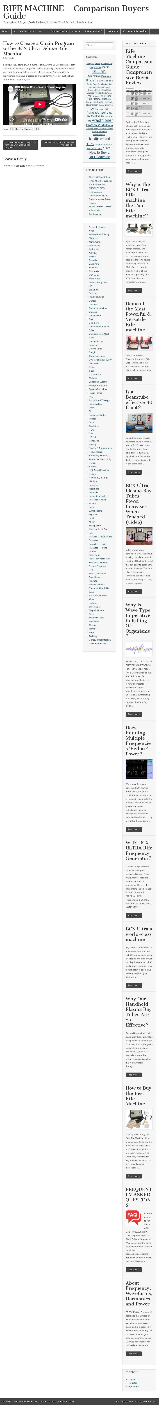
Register (133, 1383)
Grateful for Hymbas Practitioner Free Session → (59, 143)
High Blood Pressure (99, 470)
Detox (108, 90)
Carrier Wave (92, 84)
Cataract (93, 312)
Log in (132, 1379)
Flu (92, 96)
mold (101, 109)
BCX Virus (94, 275)
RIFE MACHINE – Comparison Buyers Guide (76, 12)
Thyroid (92, 625)
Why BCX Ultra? (94, 148)
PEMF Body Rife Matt (99, 558)
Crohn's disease (97, 356)
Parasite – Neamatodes (100, 536)
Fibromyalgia (95, 404)
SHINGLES (94, 606)
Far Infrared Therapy (99, 400)
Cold (110, 84)
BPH (91, 286)
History (92, 474)
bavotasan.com (149, 1401)
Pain (106, 108)
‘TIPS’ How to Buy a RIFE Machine (100, 152)
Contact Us (112, 31)
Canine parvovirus (98, 308)
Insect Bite (94, 489)
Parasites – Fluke (97, 544)
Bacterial (97, 68)
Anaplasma (94, 245)
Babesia (104, 64)
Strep (91, 614)
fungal (97, 96)
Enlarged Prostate (94, 93)
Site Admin (134, 1386)
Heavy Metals (95, 452)
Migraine (93, 514)
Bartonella (94, 271)
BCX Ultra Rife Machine (21, 129)
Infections (93, 485)
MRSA (92, 522)
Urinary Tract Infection (100, 640)
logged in (20, 165)
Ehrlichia (93, 378)
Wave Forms (107, 144)
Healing (92, 444)
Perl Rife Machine (104, 116)
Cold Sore (94, 323)
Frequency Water (97, 415)
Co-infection (103, 84)
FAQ (41, 31)
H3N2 (92, 433)
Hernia (92, 463)
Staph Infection (99, 131)
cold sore (92, 87)
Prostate (93, 581)
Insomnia (109, 105)
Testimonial (94, 621)
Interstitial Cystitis (97, 499)
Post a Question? (93, 31)
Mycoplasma (95, 525)
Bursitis (92, 293)
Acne (91, 230)
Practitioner (102, 120)
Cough (92, 352)
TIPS (74, 31)
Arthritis (92, 253)
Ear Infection (95, 374)
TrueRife (98, 144)
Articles (97, 64)
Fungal (92, 418)
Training (93, 636)
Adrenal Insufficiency (99, 234)
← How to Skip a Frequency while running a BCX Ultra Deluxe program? (20, 145)
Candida (108, 80)
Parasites (93, 112)
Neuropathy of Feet (98, 529)
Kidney (92, 503)
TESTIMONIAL (56, 31)
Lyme (94, 108)
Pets (88, 121)
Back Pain (94, 264)
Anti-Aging (94, 249)
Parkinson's (94, 555)
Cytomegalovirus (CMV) (97, 90)
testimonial (99, 138)
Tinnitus (93, 628)
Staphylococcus (99, 135)
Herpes (101, 105)
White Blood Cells (97, 643)
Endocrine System (98, 382)
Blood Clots (94, 278)
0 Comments (8, 58)
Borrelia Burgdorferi (98, 282)
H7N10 (102, 96)
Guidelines (94, 426)
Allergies (90, 64)
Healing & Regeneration (100, 448)
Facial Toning (107, 93)
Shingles (109, 129)
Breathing (93, 289)
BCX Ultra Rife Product (135, 31)
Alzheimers (94, 242)
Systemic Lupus (96, 617)
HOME (5, 31)
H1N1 (92, 430)
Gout (91, 422)
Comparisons (103, 87)
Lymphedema (95, 511)
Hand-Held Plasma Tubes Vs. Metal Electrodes (99, 99)
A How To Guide (97, 227)
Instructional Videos (98, 496)
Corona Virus (95, 348)
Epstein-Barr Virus (98, 389)
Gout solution (95, 214)
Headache (94, 440)
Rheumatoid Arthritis (99, 588)
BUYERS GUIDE (22, 31)
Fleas (91, 407)
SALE (91, 592)
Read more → (134, 171)
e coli (91, 371)
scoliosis (93, 603)
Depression (94, 363)
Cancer (99, 80)
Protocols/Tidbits (97, 125)
